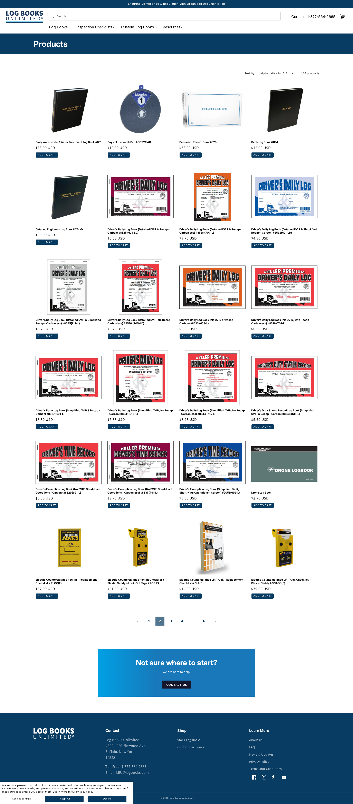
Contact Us (176, 684)
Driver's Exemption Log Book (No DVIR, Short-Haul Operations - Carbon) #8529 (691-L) (68, 490)
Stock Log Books (189, 740)
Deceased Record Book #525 (198, 142)
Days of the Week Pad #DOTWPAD (129, 142)
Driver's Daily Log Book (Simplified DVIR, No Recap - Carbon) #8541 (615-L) (140, 412)
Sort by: (249, 73)
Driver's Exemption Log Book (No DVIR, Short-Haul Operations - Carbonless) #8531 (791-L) (139, 490)
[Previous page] (137, 621)
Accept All (64, 798)
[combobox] (165, 16)
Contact (298, 17)
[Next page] (215, 621)
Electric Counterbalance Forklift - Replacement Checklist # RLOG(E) (66, 581)
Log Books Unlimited (181, 797)
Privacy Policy (84, 791)
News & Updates (261, 754)
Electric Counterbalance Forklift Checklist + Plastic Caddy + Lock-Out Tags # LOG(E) (135, 581)
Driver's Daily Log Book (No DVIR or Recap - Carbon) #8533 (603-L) (207, 321)
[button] (342, 16)
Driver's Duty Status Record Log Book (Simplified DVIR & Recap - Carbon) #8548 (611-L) (282, 412)
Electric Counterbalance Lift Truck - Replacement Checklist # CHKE (211, 581)
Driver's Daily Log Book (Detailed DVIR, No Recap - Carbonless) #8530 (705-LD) (139, 321)
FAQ (252, 747)
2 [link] (160, 620)
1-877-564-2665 (321, 17)
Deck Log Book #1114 (264, 142)
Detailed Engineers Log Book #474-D (59, 229)
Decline (107, 798)
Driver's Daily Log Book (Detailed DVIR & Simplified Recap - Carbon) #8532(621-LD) (284, 231)
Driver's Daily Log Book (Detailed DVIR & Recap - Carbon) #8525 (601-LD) (138, 231)
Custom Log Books (190, 747)
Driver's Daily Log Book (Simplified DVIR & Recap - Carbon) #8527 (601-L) (68, 412)
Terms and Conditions (265, 769)
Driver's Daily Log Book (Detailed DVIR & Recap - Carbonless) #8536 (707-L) (210, 231)
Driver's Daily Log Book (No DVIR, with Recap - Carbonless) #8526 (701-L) (281, 321)
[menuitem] (60, 27)
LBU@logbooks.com (132, 772)
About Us (256, 740)
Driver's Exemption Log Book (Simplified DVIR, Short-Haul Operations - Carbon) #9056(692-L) (209, 490)
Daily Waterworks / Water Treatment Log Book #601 (69, 142)
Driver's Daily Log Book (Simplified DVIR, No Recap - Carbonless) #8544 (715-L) (212, 412)
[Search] (52, 16)
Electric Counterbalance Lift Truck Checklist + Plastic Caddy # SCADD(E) (281, 581)
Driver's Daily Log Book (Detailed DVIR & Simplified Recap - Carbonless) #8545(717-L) (68, 321)
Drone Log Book (261, 492)
